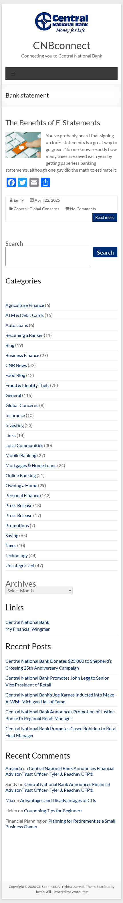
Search (14, 243)
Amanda (13, 768)
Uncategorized (19, 565)
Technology (16, 555)
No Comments (83, 208)
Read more (104, 217)
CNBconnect (61, 45)
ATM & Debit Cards (24, 315)
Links (10, 435)
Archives (20, 583)
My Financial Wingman (28, 629)
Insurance (15, 415)
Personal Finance (22, 495)
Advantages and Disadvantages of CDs (58, 800)
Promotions (17, 525)
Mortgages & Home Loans (30, 465)
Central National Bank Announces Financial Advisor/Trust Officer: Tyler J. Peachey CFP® (59, 771)
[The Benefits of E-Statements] (23, 135)
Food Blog (15, 375)
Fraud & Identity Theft (27, 385)
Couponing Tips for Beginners (53, 810)
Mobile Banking (20, 455)
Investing (14, 425)
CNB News (16, 365)
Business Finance (22, 355)
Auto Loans (16, 325)
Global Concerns (44, 208)
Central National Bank (27, 622)
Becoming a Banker (24, 335)
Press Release (18, 505)
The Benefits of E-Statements (52, 122)
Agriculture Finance (24, 305)
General (21, 208)
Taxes (10, 545)
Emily (19, 200)
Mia (9, 800)
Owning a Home (21, 485)
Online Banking (20, 475)
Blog (9, 345)
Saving (11, 535)
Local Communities (24, 445)
